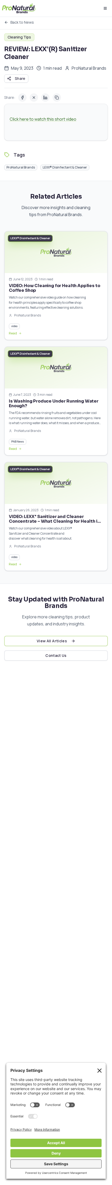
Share (20, 78)
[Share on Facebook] (22, 97)
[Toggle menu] (105, 8)
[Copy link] (57, 97)
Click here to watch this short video (43, 119)
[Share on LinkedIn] (45, 97)
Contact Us (56, 655)
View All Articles (52, 640)
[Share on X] (34, 97)
